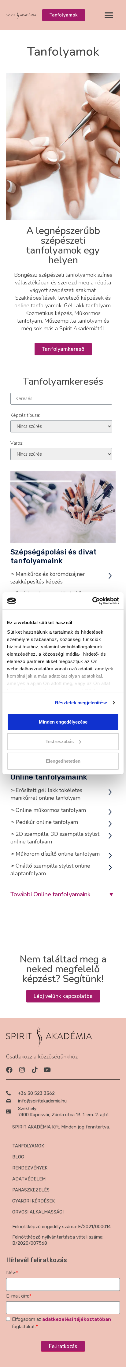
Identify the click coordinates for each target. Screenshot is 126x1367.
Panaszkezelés (31, 1190)
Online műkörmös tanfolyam (51, 810)
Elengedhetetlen (63, 761)
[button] (109, 15)
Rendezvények (29, 1168)
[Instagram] (22, 1070)
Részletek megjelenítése (81, 702)
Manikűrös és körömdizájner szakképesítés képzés (47, 577)
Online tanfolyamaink (48, 777)
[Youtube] (47, 1070)
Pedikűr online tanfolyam (47, 822)
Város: (16, 443)
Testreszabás (60, 741)
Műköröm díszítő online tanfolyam (58, 854)
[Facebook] (9, 1070)
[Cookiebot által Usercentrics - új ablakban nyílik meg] (92, 601)
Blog (18, 1157)
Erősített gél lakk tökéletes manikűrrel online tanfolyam (46, 794)
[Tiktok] (34, 1070)
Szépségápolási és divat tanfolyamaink (53, 556)
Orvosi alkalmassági (38, 1212)
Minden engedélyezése (63, 721)
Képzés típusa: (25, 415)
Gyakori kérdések (33, 1201)
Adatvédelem (29, 1179)
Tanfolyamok (28, 1146)
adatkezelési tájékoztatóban (76, 1319)
